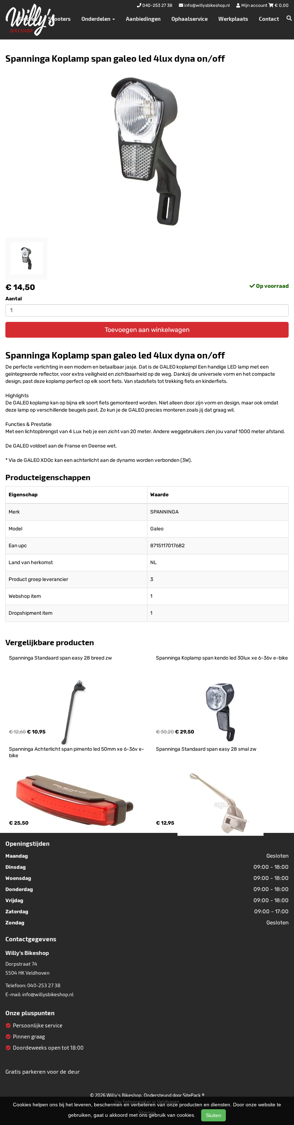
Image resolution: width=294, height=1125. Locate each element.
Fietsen (28, 18)
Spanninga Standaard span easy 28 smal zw (206, 749)
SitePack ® (193, 1095)
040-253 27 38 (44, 985)
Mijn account (254, 5)
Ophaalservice (189, 18)
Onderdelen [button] (96, 18)
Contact (269, 18)
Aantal (13, 299)
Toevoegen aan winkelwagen (147, 330)
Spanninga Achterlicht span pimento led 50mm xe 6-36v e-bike (76, 752)
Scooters (59, 18)
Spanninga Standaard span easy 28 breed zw (60, 658)
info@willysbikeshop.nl (48, 994)
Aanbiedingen (143, 18)
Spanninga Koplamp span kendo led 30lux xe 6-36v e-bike (222, 658)
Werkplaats (233, 18)
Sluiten (213, 1115)
